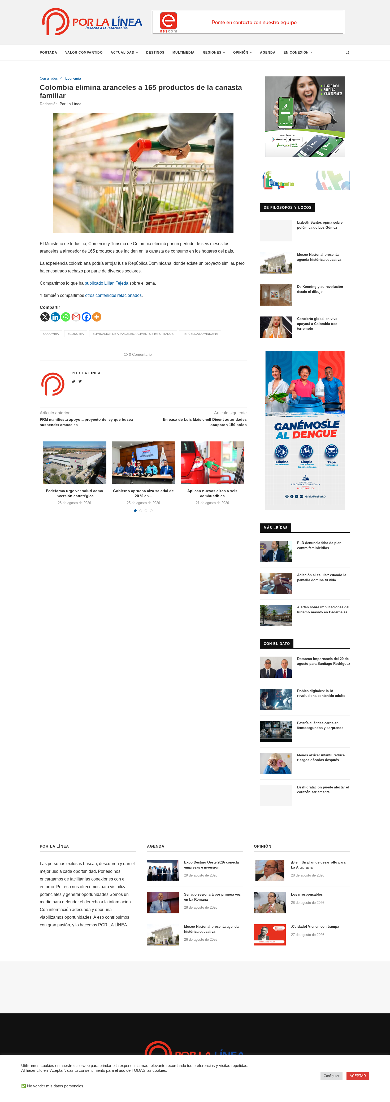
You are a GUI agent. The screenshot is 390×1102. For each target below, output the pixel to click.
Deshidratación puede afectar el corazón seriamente (323, 789)
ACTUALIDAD (123, 52)
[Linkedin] (55, 317)
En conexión (296, 52)
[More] (96, 317)
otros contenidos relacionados (113, 295)
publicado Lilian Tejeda (106, 283)
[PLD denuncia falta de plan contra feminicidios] (276, 551)
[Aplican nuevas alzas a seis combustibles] (212, 462)
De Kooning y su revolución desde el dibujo (320, 289)
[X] (45, 317)
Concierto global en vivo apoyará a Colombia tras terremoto (317, 323)
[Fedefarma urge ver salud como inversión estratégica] (74, 462)
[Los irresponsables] (270, 902)
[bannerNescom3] (248, 12)
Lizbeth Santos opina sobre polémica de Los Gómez (320, 224)
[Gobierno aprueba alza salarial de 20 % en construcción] (143, 462)
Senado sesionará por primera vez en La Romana (212, 896)
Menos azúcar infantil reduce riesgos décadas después (321, 757)
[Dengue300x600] (305, 353)
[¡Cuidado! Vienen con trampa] (270, 934)
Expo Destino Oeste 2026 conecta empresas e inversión (211, 864)
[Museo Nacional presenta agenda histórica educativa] (276, 263)
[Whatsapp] (65, 317)
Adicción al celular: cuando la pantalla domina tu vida (321, 577)
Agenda (268, 52)
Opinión (240, 52)
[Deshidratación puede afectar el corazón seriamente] (276, 795)
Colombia (51, 333)
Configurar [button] (331, 1076)
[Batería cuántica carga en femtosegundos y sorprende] (276, 731)
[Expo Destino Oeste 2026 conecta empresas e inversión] (163, 870)
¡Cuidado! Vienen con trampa (315, 927)
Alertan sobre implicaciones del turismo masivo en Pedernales (323, 609)
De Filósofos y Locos (288, 208)
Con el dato (277, 644)
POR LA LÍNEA (54, 846)
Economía (73, 78)
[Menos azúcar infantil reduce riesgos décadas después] (276, 763)
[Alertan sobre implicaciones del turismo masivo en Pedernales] (276, 615)
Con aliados (49, 78)
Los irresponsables (307, 894)
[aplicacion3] (305, 78)
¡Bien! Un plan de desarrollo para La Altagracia (318, 864)
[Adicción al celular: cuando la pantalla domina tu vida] (276, 583)
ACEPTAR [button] (358, 1076)
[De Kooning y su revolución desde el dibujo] (276, 295)
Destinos (155, 52)
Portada (48, 52)
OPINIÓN (262, 846)
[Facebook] (86, 317)
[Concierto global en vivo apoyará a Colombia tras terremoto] (276, 327)
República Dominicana (200, 333)
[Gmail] (76, 317)
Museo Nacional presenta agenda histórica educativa (319, 257)
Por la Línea (70, 104)
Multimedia (183, 52)
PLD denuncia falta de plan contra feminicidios (319, 545)
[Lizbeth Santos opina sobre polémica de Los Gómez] (276, 230)
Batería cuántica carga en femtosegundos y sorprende (320, 725)
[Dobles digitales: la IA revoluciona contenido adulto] (276, 699)
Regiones (212, 52)
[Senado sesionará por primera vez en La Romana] (163, 902)
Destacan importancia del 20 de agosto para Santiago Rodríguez (323, 661)
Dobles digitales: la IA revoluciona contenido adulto (321, 693)
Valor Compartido (84, 52)
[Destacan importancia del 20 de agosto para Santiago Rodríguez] (276, 667)
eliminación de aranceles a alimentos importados (133, 333)
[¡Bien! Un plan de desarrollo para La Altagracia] (270, 870)
